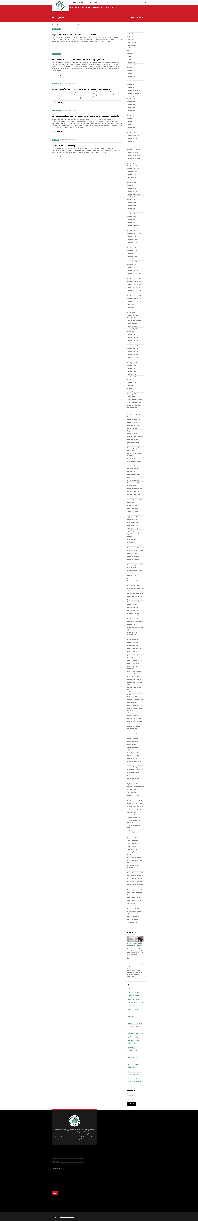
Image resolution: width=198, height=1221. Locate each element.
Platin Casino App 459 (133, 767)
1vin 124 (129, 53)
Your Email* (55, 1161)
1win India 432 (131, 185)
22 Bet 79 (130, 388)
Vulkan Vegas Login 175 (134, 897)
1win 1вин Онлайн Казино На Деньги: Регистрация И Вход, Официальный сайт (85, 116)
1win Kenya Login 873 (133, 194)
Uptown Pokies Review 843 (135, 884)
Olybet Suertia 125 (132, 744)
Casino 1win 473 (132, 450)
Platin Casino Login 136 (134, 772)
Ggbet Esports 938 (132, 525)
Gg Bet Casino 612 (132, 505)
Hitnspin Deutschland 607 (135, 550)
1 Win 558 (130, 34)
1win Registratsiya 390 (134, 284)
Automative (138, 1026)
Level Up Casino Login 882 (135, 660)
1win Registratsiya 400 (134, 287)
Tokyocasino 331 (132, 838)
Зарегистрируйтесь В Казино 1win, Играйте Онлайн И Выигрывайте (81, 89)
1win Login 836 (131, 216)
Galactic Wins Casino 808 (134, 500)
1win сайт (140, 1019)
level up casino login (133, 1057)
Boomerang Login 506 (133, 448)
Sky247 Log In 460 (132, 798)
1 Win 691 (130, 36)
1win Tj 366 (130, 360)
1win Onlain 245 (132, 239)
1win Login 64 (131, 211)
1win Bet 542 (131, 113)
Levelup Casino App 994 (134, 679)
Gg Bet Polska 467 (132, 514)
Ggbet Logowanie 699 (133, 534)
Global (137, 1040)
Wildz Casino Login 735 (134, 916)
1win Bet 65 (130, 121)
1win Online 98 (131, 264)
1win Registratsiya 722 (134, 298)
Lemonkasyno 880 (132, 645)
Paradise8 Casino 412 (133, 755)
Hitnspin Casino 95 (133, 548)
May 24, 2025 (55, 139)
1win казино (137, 1013)
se (128, 781)
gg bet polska (131, 1040)
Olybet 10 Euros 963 (133, 738)
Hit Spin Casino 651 (133, 545)
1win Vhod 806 (131, 382)
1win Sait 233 (131, 304)
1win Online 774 (132, 259)
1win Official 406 (132, 231)
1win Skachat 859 (132, 354)
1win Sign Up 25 (132, 323)
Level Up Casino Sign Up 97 (135, 671)
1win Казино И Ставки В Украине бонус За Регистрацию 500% (78, 60)
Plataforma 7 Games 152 (134, 764)
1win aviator (136, 995)
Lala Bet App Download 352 (135, 616)
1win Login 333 (131, 202)
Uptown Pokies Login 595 (134, 878)
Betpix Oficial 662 (132, 439)
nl (127, 736)
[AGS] (60, 5)
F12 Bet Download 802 (133, 483)
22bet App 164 (131, 391)
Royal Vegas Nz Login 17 (134, 778)
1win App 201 (131, 70)
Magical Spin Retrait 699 (134, 705)
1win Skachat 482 (132, 343)
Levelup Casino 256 (133, 674)
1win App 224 (131, 73)
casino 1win (130, 1030)
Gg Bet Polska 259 (132, 511)
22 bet (140, 1023)
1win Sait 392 (131, 310)
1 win (129, 989)
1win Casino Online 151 (134, 155)
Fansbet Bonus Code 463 (134, 488)
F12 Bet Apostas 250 (133, 480)
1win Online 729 (132, 256)
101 (128, 51)
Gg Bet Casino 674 (132, 508)
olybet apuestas (136, 1064)
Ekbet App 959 (131, 471)
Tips (128, 830)
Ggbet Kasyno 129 (132, 528)
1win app (130, 995)
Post (128, 775)
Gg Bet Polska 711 (132, 517)
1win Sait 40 (131, 313)
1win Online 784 (132, 262)
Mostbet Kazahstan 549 (134, 718)
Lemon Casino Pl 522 (133, 637)
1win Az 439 (130, 96)
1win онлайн (131, 1016)
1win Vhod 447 (131, 374)
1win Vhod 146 (131, 365)
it (127, 578)
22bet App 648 (131, 394)
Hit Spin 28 (130, 542)
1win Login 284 (75, 29)
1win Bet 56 (130, 116)
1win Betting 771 (132, 130)
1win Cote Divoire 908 (133, 161)
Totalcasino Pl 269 (132, 849)
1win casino (136, 999)
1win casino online (132, 1002)
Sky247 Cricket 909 (133, 795)
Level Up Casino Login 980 (135, 663)
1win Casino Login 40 (133, 152)
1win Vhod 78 (131, 380)
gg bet (136, 1030)
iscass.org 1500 (132, 575)
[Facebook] (105, 2)
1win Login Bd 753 (132, 222)
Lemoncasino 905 (132, 642)
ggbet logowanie (132, 1037)
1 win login (130, 992)
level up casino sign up (133, 1061)
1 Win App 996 (131, 45)
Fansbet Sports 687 (133, 491)
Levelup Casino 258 (133, 677)
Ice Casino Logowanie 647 (135, 559)
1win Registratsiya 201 (134, 279)
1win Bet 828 (131, 127)
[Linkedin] (107, 2)
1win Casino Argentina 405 (135, 149)
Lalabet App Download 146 (135, 621)
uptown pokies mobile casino (135, 1081)
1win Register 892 (132, 270)
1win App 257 (131, 79)
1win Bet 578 (131, 118)
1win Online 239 (132, 250)
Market (129, 1064)
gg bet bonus (131, 1033)
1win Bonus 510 (131, 133)
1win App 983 (131, 87)
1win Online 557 (132, 253)
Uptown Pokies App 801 (134, 857)
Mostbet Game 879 (132, 715)
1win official (131, 1006)
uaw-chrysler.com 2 (133, 852)
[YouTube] (109, 2)
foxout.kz (130, 497)
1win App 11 (130, 68)
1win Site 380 (131, 331)
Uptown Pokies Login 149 (134, 875)
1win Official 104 (132, 228)
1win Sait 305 (131, 307)
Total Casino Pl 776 (133, 846)
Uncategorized (131, 855)
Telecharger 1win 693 (133, 817)
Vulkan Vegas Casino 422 (134, 890)
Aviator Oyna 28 (132, 422)
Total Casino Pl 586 (133, 843)
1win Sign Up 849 (132, 329)
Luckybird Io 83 (131, 702)
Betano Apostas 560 (133, 433)
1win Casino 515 (132, 144)
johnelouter (67, 29)
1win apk (136, 992)
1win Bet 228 (131, 107)
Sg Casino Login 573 (133, 789)
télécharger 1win (132, 1067)
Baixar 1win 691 (132, 428)
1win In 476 (130, 180)
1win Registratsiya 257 (134, 281)
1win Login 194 (131, 197)
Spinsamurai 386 (132, 812)
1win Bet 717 (131, 124)
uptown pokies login (133, 1078)
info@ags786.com (78, 2)
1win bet (130, 999)
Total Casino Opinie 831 (134, 840)
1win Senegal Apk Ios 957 (134, 320)
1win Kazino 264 (132, 188)
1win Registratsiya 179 (134, 276)
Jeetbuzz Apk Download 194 (135, 593)
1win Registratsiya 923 (134, 301)
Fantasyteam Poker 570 (134, 494)
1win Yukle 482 (131, 385)
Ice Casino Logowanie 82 (134, 565)
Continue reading (56, 46)
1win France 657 (132, 174)
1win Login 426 (131, 205)
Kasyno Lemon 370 (132, 604)
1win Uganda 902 (132, 363)
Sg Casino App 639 (132, 784)
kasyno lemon (131, 1043)
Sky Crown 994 (131, 792)
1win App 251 (131, 76)
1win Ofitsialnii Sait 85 (134, 233)
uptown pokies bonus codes (135, 1071)
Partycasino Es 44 (132, 758)
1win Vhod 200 (131, 368)
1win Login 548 (131, 208)
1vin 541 (129, 59)
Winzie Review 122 (132, 919)
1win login (140, 1002)
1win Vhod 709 (131, 377)
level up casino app (133, 1054)
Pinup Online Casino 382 (134, 761)
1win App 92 (130, 84)
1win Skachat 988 (132, 357)
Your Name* (55, 1154)
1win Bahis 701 (131, 99)
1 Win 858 (130, 39)
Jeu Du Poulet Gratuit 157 (134, 596)
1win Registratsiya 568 (134, 296)
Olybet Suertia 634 (132, 750)
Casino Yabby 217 (132, 458)
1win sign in (130, 1009)
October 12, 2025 (57, 28)
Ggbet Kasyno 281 (132, 531)
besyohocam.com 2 (132, 431)
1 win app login (135, 989)
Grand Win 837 (131, 539)
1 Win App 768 (131, 42)
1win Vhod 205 (131, 371)
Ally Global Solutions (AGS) (67, 1217)
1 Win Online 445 (132, 48)
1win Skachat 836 (132, 351)
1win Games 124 (132, 177)
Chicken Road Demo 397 (134, 461)
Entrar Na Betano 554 (133, 474)
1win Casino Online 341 (134, 158)
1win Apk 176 (131, 62)
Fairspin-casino (132, 485)
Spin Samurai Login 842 (134, 809)
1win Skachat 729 (132, 348)
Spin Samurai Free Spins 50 (135, 806)
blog (128, 445)
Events (129, 477)
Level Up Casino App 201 (134, 648)
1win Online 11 (131, 248)
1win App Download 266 (134, 90)
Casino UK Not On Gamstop (63, 145)
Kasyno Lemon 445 (132, 607)
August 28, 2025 (56, 54)
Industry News (131, 567)
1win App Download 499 (134, 93)
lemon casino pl (132, 1047)
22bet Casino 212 (132, 396)
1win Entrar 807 (132, 171)
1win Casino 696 (132, 147)
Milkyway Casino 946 (133, 713)
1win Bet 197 (131, 104)
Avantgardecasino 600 (134, 419)
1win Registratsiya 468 (134, 290)
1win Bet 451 (131, 110)
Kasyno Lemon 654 (132, 610)
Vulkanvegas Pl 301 (133, 909)
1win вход (130, 1013)
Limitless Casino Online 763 (135, 692)
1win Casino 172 (132, 138)
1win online (137, 1006)
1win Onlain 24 (131, 236)
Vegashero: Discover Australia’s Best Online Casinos (74, 35)
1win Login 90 (131, 219)
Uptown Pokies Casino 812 (135, 873)
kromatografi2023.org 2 (134, 613)
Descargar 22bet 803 (133, 468)
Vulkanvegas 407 (132, 906)
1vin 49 (129, 56)
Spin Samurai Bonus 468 (134, 803)
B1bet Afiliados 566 (133, 425)
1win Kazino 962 (132, 191)
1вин (136, 1023)
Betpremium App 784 (133, 442)
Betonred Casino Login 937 (135, 436)
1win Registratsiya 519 (134, 293)
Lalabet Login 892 (132, 624)
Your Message (56, 1168)
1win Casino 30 (131, 141)
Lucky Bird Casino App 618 (135, 699)
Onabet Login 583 (132, 753)
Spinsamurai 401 (132, 815)
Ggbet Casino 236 (132, 522)
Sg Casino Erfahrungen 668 (135, 786)
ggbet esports (139, 1033)
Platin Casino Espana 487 (135, 769)
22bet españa (131, 1026)
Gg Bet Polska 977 (132, 519)
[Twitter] (103, 2)
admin (65, 54)
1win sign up (138, 1009)
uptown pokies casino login (134, 1074)
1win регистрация (132, 1019)
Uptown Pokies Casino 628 (135, 870)
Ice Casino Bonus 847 (133, 553)
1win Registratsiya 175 (134, 273)
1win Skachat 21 (132, 334)
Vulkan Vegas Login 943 (134, 900)
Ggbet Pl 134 (131, 536)
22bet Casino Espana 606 (134, 402)
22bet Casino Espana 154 (134, 399)
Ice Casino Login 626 (133, 556)
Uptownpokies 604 (133, 887)
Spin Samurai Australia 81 (135, 801)
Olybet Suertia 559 (132, 747)
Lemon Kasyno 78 (132, 639)
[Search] (142, 2)
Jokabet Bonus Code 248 (134, 599)
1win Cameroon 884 (133, 135)
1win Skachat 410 (132, 337)
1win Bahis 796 (131, 101)
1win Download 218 (133, 168)
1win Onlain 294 (132, 242)
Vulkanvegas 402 (132, 903)
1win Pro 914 (131, 267)
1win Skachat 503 (132, 346)
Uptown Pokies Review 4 (134, 881)
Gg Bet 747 (130, 502)
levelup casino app (132, 1050)
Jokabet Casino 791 (133, 602)
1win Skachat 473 (132, 340)
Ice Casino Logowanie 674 (135, 562)
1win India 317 (131, 182)
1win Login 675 (131, 214)
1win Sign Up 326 (132, 326)
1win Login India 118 (133, 225)
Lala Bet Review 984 (133, 619)
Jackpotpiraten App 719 (134, 585)
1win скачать (131, 1023)
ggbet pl (139, 1037)
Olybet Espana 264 (132, 741)
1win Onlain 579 (132, 245)
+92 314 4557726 (93, 2)
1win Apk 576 (131, 65)
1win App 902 (131, 82)
